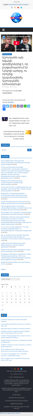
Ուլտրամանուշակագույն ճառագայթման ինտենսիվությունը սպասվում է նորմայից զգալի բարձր (13, 135)
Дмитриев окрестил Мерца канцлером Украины (15, 328)
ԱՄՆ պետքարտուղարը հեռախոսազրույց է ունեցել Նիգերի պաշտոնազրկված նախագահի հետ (19, 121)
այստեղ (10, 102)
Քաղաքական (7, 54)
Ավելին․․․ (4, 269)
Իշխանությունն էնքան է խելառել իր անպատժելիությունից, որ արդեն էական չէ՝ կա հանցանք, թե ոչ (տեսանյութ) (16, 208)
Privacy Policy (16, 394)
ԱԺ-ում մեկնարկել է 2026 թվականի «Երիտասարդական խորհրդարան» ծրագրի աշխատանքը (15, 162)
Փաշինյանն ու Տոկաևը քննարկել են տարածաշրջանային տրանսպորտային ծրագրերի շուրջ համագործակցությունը (14, 195)
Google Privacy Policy (16, 403)
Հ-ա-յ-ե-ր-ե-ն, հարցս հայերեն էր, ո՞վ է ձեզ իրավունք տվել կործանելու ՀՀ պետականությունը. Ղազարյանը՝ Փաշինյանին (16, 228)
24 (2, 302)
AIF (5, 315)
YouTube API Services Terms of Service (16, 400)
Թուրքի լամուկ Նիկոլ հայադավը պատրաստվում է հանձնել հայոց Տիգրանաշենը (12, 182)
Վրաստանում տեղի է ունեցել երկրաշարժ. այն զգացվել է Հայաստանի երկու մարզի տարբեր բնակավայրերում (16, 189)
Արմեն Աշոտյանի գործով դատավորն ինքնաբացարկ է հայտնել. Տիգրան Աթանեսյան (13, 245)
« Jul (2, 310)
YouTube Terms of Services (16, 397)
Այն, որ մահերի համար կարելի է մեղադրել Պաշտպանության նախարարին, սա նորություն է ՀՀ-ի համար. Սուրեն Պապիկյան (16, 237)
